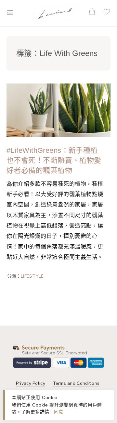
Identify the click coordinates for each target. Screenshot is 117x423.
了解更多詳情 (35, 411)
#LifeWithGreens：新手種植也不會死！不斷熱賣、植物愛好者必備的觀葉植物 (53, 160)
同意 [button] (58, 411)
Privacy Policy (30, 383)
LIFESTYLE (32, 276)
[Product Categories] (80, 10)
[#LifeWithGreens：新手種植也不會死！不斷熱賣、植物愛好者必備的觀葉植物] (58, 110)
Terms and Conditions (76, 383)
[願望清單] (108, 14)
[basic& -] (56, 12)
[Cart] (93, 13)
